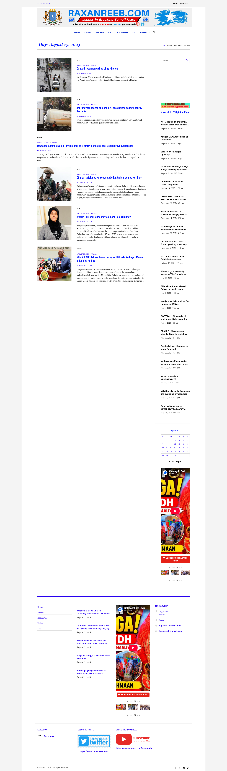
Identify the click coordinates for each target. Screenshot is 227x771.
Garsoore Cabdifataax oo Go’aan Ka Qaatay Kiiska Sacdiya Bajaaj (93, 627)
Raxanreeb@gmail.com (170, 631)
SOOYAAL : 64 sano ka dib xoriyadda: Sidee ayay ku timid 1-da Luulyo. (174, 318)
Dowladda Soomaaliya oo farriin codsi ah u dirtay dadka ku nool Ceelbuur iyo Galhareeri (85, 146)
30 (171, 455)
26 (183, 451)
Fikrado (40, 612)
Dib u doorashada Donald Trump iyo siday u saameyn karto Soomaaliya (174, 243)
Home (163, 45)
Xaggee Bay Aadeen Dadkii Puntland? (174, 138)
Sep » (178, 461)
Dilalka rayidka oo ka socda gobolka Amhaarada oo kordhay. (109, 177)
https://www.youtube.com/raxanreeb (134, 748)
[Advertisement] (174, 85)
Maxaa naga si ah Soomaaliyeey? (169, 377)
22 (167, 451)
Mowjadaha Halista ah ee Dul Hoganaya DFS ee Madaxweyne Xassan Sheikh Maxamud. (175, 303)
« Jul (171, 461)
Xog (39, 628)
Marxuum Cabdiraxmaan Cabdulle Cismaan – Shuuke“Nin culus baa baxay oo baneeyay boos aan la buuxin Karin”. (175, 258)
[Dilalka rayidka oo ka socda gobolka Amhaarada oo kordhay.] (54, 184)
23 (171, 451)
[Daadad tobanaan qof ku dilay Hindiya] (54, 75)
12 (183, 444)
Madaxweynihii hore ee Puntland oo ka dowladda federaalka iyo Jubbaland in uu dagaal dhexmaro (174, 228)
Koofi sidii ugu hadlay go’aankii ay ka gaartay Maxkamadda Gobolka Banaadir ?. (172, 407)
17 (175, 448)
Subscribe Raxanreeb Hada (176, 559)
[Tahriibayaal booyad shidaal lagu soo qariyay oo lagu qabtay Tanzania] (54, 114)
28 (163, 455)
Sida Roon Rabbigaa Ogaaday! (171, 153)
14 (163, 448)
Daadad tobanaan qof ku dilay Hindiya (97, 68)
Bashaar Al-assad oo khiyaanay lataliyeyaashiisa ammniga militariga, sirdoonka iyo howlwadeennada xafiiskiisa (175, 213)
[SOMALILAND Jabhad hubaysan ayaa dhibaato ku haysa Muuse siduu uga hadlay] (54, 264)
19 (183, 448)
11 (179, 444)
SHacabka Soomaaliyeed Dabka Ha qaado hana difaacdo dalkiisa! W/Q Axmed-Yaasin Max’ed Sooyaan (173, 288)
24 (175, 451)
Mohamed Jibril (85, 73)
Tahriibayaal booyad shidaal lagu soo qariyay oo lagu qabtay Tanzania (109, 109)
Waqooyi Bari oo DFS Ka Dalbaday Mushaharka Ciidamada (93, 612)
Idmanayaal (42, 617)
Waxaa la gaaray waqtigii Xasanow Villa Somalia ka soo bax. (173, 273)
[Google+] (179, 767)
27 (187, 451)
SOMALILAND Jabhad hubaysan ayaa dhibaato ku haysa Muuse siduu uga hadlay (110, 259)
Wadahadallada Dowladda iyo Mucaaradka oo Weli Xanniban (92, 642)
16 (171, 448)
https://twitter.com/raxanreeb (94, 751)
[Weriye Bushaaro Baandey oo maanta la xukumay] (54, 223)
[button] (179, 567)
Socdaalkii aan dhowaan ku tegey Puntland (174, 347)
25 (179, 451)
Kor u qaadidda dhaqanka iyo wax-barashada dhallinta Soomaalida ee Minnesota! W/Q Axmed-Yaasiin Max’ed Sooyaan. (175, 123)
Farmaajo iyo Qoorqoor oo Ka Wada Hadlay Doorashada (91, 672)
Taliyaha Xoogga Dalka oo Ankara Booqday (93, 657)
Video (40, 623)
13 (187, 444)
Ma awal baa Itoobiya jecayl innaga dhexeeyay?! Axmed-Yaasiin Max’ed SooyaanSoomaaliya (175, 168)
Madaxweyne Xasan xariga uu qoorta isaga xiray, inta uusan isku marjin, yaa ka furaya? (174, 363)
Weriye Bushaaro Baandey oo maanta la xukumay (104, 217)
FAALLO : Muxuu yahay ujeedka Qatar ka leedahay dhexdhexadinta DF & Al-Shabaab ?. (174, 333)
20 (187, 448)
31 (175, 455)
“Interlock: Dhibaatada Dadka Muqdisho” (172, 183)
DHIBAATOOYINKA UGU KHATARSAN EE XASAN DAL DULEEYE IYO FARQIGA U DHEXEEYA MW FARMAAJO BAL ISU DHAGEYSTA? (175, 198)
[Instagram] (183, 767)
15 (167, 448)
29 (167, 455)
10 (175, 444)
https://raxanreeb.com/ (170, 625)
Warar (94, 65)
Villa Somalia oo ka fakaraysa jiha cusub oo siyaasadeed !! (175, 392)
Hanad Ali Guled (85, 182)
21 (163, 451)
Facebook (49, 736)
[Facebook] (175, 767)
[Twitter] (187, 767)
